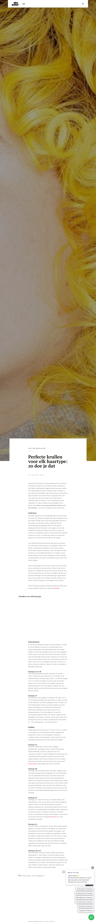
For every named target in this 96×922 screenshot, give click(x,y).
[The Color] (15, 4)
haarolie (53, 817)
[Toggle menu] (24, 3)
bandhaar (56, 588)
